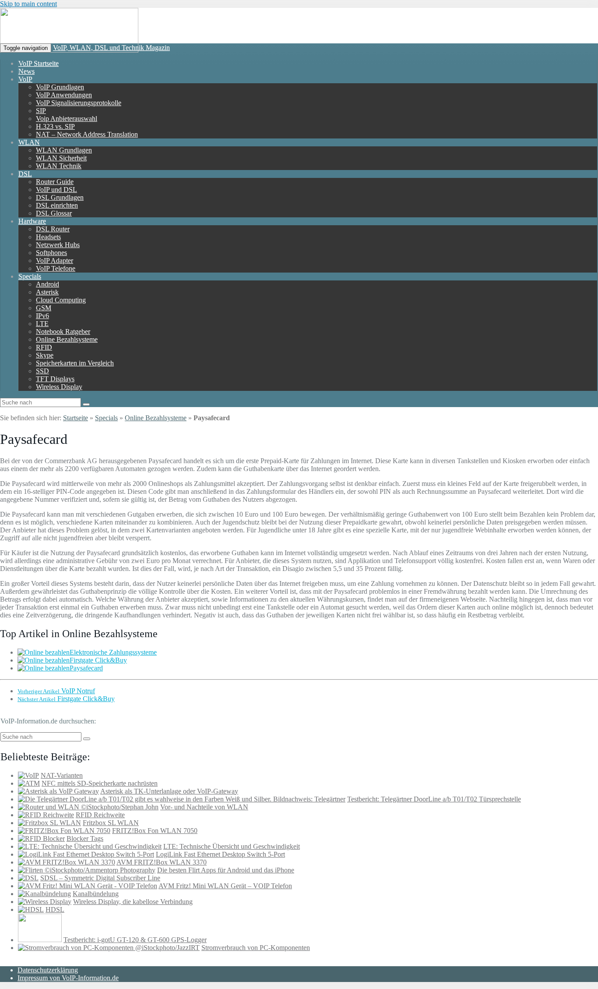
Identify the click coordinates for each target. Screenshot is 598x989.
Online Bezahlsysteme (67, 339)
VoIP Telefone (55, 268)
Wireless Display (59, 386)
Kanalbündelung (96, 893)
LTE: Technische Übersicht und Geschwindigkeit (231, 846)
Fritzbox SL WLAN (111, 822)
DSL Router (53, 229)
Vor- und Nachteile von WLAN (204, 807)
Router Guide (55, 181)
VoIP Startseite (38, 63)
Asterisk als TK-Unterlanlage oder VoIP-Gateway (169, 791)
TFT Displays (55, 379)
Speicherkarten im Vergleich (75, 363)
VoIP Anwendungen (64, 95)
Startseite (75, 418)
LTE (42, 323)
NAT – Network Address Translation (87, 134)
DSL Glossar (54, 213)
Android (47, 284)
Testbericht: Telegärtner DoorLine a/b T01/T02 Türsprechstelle (434, 799)
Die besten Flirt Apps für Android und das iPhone (225, 870)
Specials (29, 276)
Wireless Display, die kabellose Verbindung (133, 901)
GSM (43, 308)
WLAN (29, 142)
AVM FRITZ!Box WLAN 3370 (161, 862)
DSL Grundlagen (60, 197)
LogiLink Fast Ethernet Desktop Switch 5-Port (220, 854)
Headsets (48, 237)
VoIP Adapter (54, 260)
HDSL (55, 909)
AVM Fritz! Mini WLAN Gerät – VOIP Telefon (225, 886)
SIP (41, 110)
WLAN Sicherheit (61, 158)
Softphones (51, 252)
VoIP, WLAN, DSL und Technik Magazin (111, 47)
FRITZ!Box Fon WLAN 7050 (154, 830)
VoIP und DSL (56, 189)
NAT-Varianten (62, 775)
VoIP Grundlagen (60, 87)
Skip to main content (28, 3)
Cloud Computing (61, 300)
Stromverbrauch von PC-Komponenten (255, 947)
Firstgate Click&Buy (98, 660)
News (26, 71)
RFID (44, 347)
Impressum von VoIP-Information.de (68, 978)
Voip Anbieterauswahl (66, 118)
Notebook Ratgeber (63, 331)
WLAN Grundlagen (64, 150)
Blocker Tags (85, 838)
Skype (44, 355)
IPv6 (42, 315)
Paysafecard (86, 668)
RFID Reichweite (100, 815)
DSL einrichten (57, 205)
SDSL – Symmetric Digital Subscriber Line (100, 878)
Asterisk (47, 292)
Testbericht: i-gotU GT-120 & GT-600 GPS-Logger (135, 939)
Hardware (32, 221)
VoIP (25, 79)
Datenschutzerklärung (48, 970)
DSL (25, 173)
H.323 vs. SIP (55, 126)
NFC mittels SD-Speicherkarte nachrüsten (100, 783)
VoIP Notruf (56, 691)
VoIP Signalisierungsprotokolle (78, 102)
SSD (42, 371)
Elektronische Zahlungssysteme (113, 652)
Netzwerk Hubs (58, 244)
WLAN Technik (58, 166)
